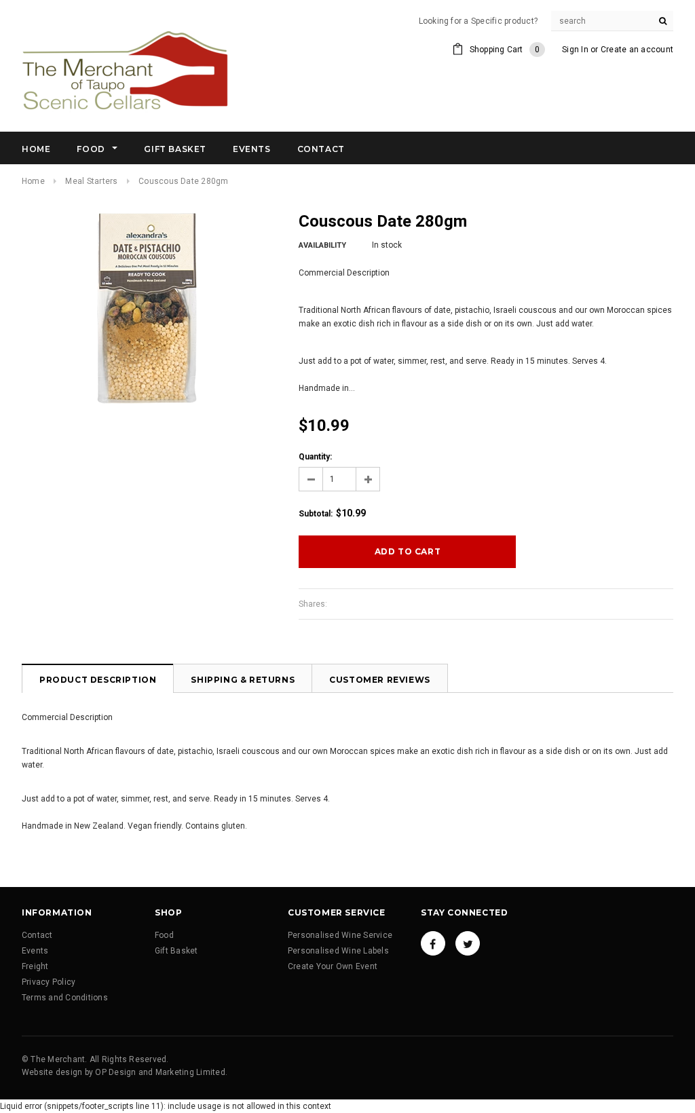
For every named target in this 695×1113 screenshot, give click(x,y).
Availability (322, 245)
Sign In (575, 49)
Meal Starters (91, 181)
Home (33, 181)
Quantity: (315, 456)
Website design (52, 1072)
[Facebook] (433, 943)
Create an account (637, 49)
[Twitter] (467, 943)
